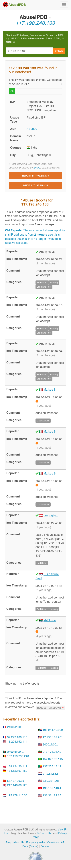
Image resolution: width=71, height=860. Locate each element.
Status (33, 846)
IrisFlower (50, 620)
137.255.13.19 (52, 766)
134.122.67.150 (17, 770)
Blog (8, 842)
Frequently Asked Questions (42, 842)
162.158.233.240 (18, 756)
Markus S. (50, 389)
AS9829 (32, 129)
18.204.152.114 (17, 741)
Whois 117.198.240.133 (35, 185)
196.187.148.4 (52, 788)
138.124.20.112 (17, 766)
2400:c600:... (15, 751)
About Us (18, 842)
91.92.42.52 (50, 773)
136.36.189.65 (52, 795)
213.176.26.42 (52, 751)
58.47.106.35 (15, 780)
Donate (44, 846)
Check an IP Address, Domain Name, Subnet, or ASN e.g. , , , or (35, 39)
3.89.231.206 (51, 780)
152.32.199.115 (53, 759)
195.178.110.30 (17, 795)
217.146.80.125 (17, 785)
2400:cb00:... (15, 727)
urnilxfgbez (51, 515)
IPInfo (36, 167)
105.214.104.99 (53, 730)
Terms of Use (44, 833)
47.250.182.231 (53, 737)
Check (59, 50)
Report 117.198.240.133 (35, 175)
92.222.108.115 (17, 737)
